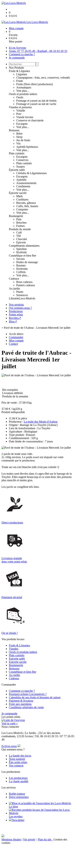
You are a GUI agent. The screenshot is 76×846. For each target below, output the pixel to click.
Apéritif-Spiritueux (27, 146)
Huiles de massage (27, 262)
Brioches (21, 222)
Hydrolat (21, 252)
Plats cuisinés (16, 153)
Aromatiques (23, 87)
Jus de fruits (23, 140)
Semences (22, 295)
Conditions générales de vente (26, 707)
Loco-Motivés (27, 298)
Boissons (14, 130)
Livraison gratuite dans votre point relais (14, 560)
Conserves (22, 160)
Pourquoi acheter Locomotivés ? (27, 694)
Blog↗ (13, 321)
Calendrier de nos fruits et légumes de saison (35, 697)
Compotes (22, 209)
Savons (20, 258)
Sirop (19, 136)
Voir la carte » (9, 723)
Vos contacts (16, 765)
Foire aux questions (20, 704)
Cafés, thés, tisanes (27, 206)
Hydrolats (22, 268)
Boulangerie (16, 216)
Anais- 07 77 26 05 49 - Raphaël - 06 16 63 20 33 (38, 51)
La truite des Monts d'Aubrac (41, 421)
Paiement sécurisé (11, 597)
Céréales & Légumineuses (31, 173)
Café (19, 232)
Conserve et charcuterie (30, 120)
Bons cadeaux (24, 281)
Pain (18, 219)
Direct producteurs (12, 522)
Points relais (16, 314)
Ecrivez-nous (9, 746)
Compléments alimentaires (24, 245)
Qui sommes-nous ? (20, 307)
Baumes (21, 265)
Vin (18, 143)
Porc (19, 113)
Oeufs (19, 97)
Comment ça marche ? (22, 54)
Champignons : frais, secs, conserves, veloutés (43, 77)
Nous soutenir (17, 758)
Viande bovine (24, 117)
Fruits (19, 80)
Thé (18, 235)
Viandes (13, 648)
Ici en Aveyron (17, 47)
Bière (19, 133)
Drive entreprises (19, 797)
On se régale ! (9, 632)
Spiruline (21, 249)
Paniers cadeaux (25, 285)
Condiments (23, 186)
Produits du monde (20, 229)
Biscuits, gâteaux (26, 202)
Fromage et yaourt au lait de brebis (36, 100)
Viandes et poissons (20, 107)
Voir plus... (22, 90)
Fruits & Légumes (19, 71)
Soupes (20, 166)
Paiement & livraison (21, 700)
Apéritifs (21, 179)
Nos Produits (16, 67)
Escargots (21, 123)
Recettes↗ (15, 318)
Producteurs (16, 311)
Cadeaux (14, 278)
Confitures (22, 199)
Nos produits (16, 304)
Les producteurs (18, 778)
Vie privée (29, 839)
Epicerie (21, 242)
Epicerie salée (17, 658)
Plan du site (45, 839)
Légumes (21, 74)
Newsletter (18, 820)
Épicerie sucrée (18, 192)
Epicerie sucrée (18, 661)
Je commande (17, 57)
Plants (19, 291)
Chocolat (21, 239)
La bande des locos (20, 755)
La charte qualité (18, 781)
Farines (20, 225)
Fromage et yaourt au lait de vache (36, 103)
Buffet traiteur (17, 793)
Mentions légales (11, 839)
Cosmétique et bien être (22, 255)
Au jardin (14, 288)
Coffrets (21, 272)
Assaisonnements (26, 183)
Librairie (14, 298)
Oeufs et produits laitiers (23, 94)
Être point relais (18, 762)
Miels (19, 196)
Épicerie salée (17, 169)
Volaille (20, 110)
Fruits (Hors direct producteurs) (34, 84)
